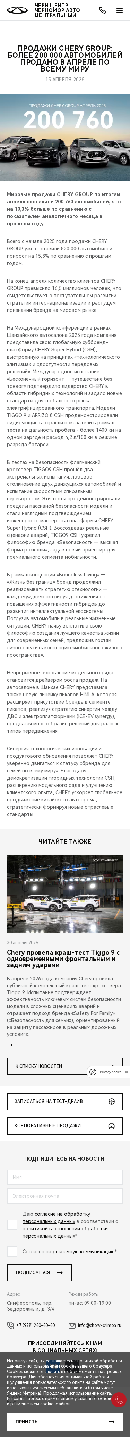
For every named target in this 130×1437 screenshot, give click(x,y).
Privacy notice (110, 1072)
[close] (126, 1071)
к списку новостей (39, 1066)
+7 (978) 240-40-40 (35, 1325)
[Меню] (119, 10)
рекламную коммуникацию (84, 1251)
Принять (26, 1422)
